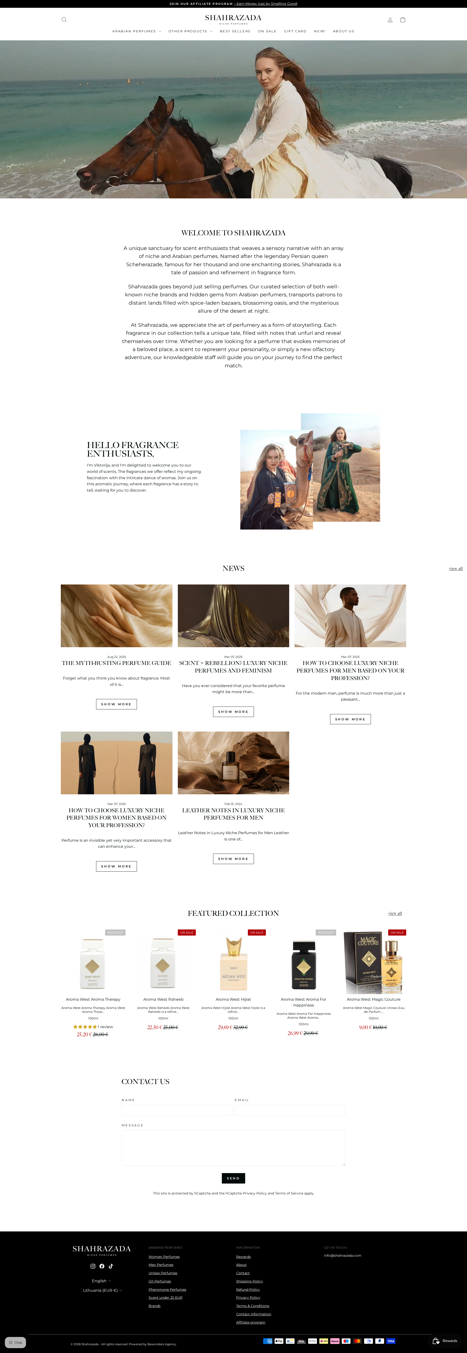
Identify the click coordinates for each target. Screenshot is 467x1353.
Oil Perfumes (160, 1281)
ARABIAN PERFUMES (134, 31)
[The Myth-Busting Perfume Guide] (116, 615)
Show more (116, 704)
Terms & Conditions (252, 1306)
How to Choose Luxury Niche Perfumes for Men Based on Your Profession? (350, 671)
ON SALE (267, 31)
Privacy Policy (255, 1193)
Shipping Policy (249, 1281)
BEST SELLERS (235, 31)
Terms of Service (289, 1193)
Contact (243, 1273)
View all (456, 568)
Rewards (243, 1257)
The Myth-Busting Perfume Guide (116, 663)
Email (242, 1100)
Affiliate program (250, 1322)
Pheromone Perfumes (167, 1289)
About (241, 1265)
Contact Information (253, 1314)
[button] (85, 1027)
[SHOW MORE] (116, 700)
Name (128, 1100)
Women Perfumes (164, 1257)
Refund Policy (248, 1289)
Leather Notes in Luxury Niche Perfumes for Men (233, 814)
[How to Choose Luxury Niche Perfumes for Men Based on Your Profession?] (350, 615)
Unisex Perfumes (163, 1273)
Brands (155, 1306)
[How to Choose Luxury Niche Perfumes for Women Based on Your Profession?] (116, 763)
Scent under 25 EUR (165, 1297)
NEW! (319, 31)
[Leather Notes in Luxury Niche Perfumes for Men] (233, 763)
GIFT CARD (295, 31)
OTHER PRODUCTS (189, 31)
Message (133, 1125)
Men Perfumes (161, 1265)
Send (233, 1178)
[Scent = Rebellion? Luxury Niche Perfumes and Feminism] (233, 615)
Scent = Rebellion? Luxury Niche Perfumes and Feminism (233, 667)
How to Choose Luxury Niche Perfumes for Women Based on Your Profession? (116, 818)
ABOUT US (344, 31)
